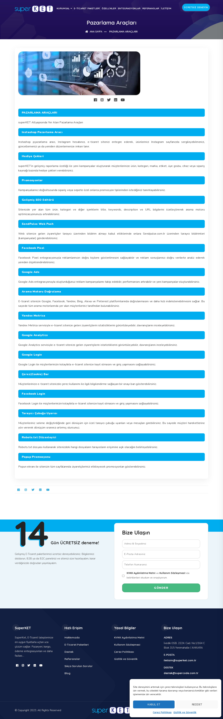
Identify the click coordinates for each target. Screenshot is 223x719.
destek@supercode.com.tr (181, 673)
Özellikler (109, 8)
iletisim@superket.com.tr (180, 660)
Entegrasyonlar (129, 8)
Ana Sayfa (95, 31)
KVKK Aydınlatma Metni (141, 573)
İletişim (166, 8)
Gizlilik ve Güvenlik (184, 712)
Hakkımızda (72, 637)
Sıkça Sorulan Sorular (78, 666)
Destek (68, 651)
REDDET (197, 704)
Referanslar (150, 8)
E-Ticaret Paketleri (87, 8)
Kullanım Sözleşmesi (172, 573)
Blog (67, 673)
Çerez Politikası (162, 712)
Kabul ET (154, 704)
